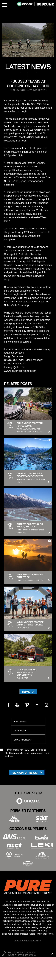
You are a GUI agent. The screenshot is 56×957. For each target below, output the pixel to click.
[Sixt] (41, 818)
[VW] (14, 855)
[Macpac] (14, 818)
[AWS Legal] (14, 836)
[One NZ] (28, 801)
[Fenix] (41, 836)
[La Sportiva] (41, 855)
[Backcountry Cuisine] (28, 864)
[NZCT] (14, 846)
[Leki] (41, 846)
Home (26, 691)
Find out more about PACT (28, 941)
